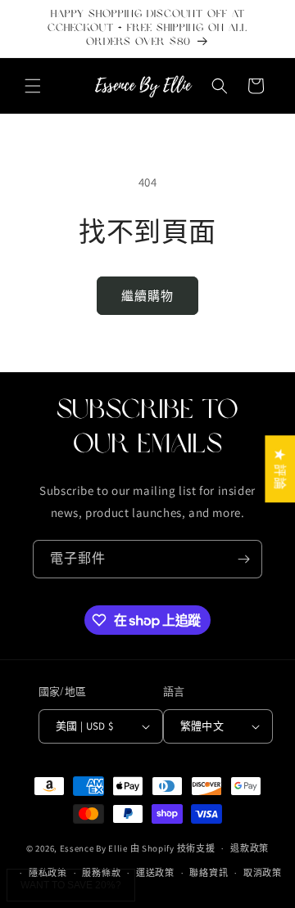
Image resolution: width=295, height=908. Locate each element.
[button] (33, 86)
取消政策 (262, 873)
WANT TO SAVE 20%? (70, 885)
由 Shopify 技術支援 (173, 848)
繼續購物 (147, 295)
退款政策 (249, 848)
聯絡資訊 (208, 873)
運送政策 (155, 873)
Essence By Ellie (94, 848)
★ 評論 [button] (280, 468)
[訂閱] (243, 559)
